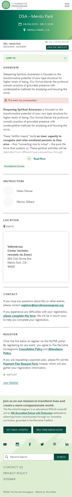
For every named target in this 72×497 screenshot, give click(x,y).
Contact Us (13, 467)
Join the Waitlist (57, 47)
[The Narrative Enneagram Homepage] (14, 5)
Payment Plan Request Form (20, 364)
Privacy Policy (15, 473)
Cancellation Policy (30, 349)
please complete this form (19, 316)
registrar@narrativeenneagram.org (42, 305)
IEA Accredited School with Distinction (32, 413)
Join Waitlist (10, 383)
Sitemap (9, 479)
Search (61, 457)
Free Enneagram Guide (49, 430)
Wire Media (51, 492)
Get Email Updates (17, 430)
